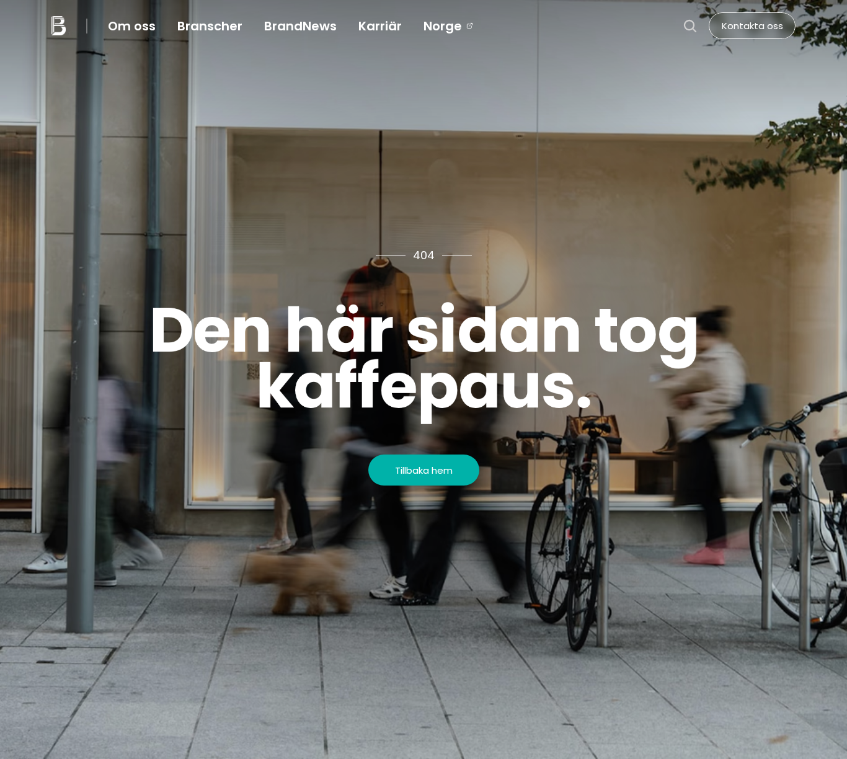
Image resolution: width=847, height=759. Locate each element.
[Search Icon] (690, 26)
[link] (442, 26)
